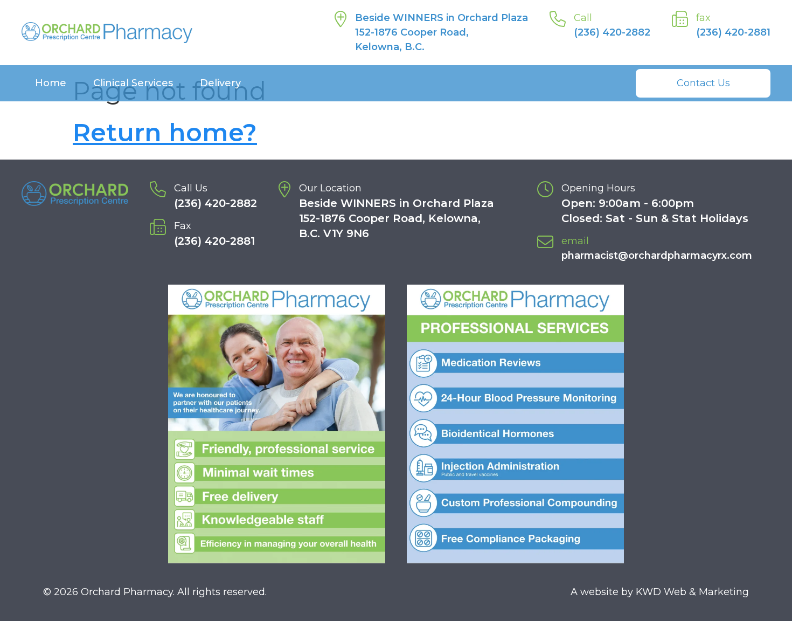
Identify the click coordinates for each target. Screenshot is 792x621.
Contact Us (703, 83)
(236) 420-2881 (733, 32)
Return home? (165, 132)
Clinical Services (133, 83)
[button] (276, 424)
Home (50, 83)
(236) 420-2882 (612, 32)
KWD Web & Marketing (692, 592)
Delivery (220, 83)
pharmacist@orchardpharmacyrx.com (656, 255)
